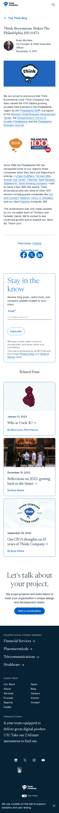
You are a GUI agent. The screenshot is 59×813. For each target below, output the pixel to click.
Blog (33, 688)
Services (8, 693)
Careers (35, 693)
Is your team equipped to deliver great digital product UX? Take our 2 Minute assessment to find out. (25, 732)
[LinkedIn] (39, 257)
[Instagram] (34, 760)
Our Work (9, 684)
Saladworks (10, 183)
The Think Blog (17, 18)
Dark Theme (32, 796)
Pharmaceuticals (16, 649)
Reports (8, 702)
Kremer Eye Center (15, 179)
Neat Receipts (46, 179)
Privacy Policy (27, 354)
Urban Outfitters (24, 176)
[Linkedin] (15, 760)
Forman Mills (43, 176)
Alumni (35, 697)
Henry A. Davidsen (42, 197)
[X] (31, 257)
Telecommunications (19, 657)
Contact (35, 702)
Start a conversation (29, 610)
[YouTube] (43, 760)
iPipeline (25, 201)
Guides (7, 707)
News (34, 684)
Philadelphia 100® (30, 110)
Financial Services (17, 641)
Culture (36, 243)
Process (8, 697)
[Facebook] (23, 257)
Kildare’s (25, 197)
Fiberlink (32, 179)
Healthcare (12, 665)
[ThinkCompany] (11, 4)
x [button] (54, 805)
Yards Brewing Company (33, 183)
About (7, 688)
